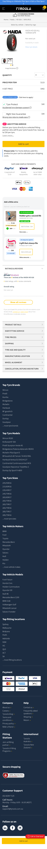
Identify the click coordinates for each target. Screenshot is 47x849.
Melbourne (7, 628)
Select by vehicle (17, 25)
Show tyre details (31, 47)
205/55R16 (7, 483)
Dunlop (6, 418)
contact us (16, 312)
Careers (6, 710)
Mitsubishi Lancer (10, 608)
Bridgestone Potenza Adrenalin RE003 (18, 449)
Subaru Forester (9, 611)
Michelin (6, 404)
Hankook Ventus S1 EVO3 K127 (15, 459)
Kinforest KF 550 (9, 442)
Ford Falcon (7, 579)
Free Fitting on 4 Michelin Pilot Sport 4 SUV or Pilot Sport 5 (23, 2)
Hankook (6, 408)
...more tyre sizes (9, 518)
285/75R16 (7, 515)
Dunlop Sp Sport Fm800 (12, 470)
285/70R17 (7, 511)
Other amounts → (25, 257)
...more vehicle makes (11, 567)
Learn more (24, 312)
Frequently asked (31, 712)
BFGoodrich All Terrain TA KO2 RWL (17, 456)
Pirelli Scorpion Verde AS (13, 445)
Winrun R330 (8, 438)
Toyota (5, 538)
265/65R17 (7, 497)
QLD (4, 649)
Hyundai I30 (7, 590)
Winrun (5, 390)
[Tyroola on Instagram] (20, 827)
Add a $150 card (26, 252)
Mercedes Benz (9, 542)
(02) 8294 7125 (8, 796)
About (6, 707)
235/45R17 (7, 490)
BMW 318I (6, 601)
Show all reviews (18, 302)
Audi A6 (6, 593)
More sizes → (23, 232)
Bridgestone (8, 400)
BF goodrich (7, 411)
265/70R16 (7, 500)
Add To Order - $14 (27, 226)
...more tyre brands (10, 425)
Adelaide (6, 638)
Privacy (8, 723)
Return (26, 720)
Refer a (8, 726)
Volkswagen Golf (9, 604)
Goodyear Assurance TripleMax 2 (16, 467)
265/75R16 (7, 508)
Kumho (5, 397)
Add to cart (23, 841)
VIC (4, 645)
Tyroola (8, 714)
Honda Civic (7, 583)
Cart (45, 6)
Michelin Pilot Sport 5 (11, 452)
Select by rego (30, 25)
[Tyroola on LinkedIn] (5, 827)
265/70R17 (7, 504)
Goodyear (7, 422)
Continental (7, 415)
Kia (4, 563)
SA (4, 656)
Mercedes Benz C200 (11, 597)
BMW (5, 531)
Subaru (5, 552)
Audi (4, 556)
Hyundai (6, 549)
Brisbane (6, 631)
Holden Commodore (11, 586)
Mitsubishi (7, 545)
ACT (4, 653)
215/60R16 (7, 486)
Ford (4, 535)
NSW (4, 642)
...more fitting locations (12, 660)
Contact (28, 707)
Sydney (6, 624)
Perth (5, 635)
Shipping (27, 716)
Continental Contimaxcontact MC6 (17, 463)
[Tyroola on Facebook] (12, 827)
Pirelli (5, 393)
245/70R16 (7, 493)
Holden (6, 560)
